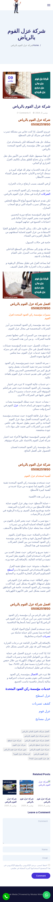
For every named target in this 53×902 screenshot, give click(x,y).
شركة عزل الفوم (19, 745)
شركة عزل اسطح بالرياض (39, 745)
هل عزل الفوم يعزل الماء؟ (39, 758)
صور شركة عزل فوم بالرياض (15, 749)
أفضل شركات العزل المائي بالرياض (35, 731)
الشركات (45, 193)
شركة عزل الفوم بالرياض (39, 749)
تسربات (46, 636)
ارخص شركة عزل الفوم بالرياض (36, 736)
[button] (46, 895)
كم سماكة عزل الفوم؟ (21, 754)
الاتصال (34, 674)
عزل (16, 405)
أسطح (10, 569)
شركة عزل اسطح (14, 740)
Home (36, 45)
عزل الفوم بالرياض (41, 754)
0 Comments (24, 113)
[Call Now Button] (6, 896)
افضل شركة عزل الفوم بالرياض (37, 740)
